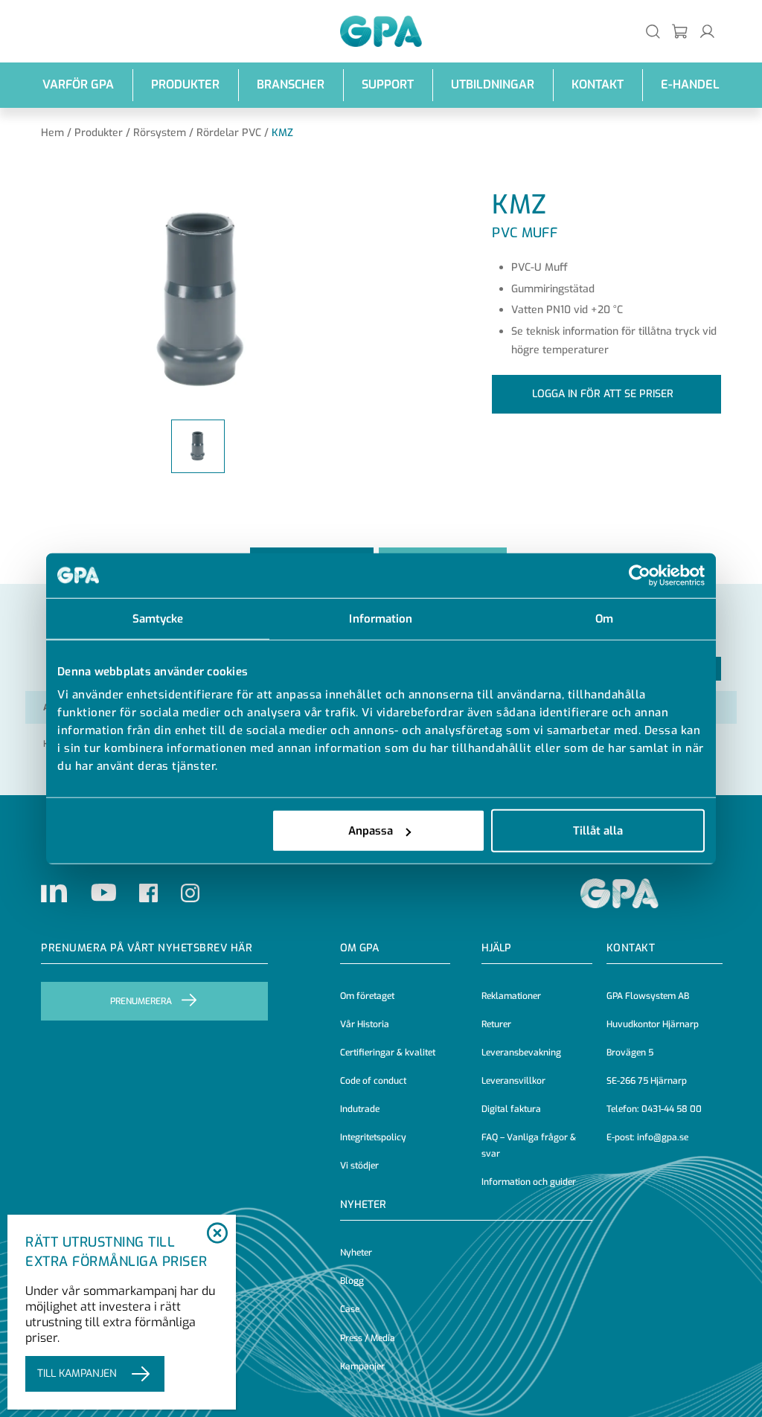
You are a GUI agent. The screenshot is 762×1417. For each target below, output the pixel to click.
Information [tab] (380, 618)
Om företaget (367, 996)
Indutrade (360, 1109)
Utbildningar (492, 84)
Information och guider (528, 1182)
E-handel (690, 84)
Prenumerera (141, 1001)
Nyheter (356, 1253)
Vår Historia (364, 1024)
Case (349, 1309)
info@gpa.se (662, 1137)
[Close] (217, 1234)
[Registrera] (680, 31)
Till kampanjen (77, 1373)
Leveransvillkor (513, 1081)
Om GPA (359, 948)
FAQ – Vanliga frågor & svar (528, 1145)
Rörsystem (159, 133)
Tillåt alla (598, 830)
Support (388, 84)
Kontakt (598, 84)
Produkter (185, 84)
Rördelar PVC (228, 133)
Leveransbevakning (521, 1052)
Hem (52, 133)
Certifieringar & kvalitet (387, 1052)
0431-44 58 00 (671, 1109)
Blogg (352, 1281)
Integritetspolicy (373, 1137)
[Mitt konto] (707, 31)
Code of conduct (373, 1081)
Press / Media (367, 1338)
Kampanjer (362, 1366)
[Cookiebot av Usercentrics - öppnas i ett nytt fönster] (639, 575)
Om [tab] (604, 618)
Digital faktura (511, 1109)
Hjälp (496, 948)
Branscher (290, 84)
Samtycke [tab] (158, 618)
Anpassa (370, 830)
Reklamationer (511, 996)
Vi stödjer (359, 1166)
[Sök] (653, 31)
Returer (496, 1024)
